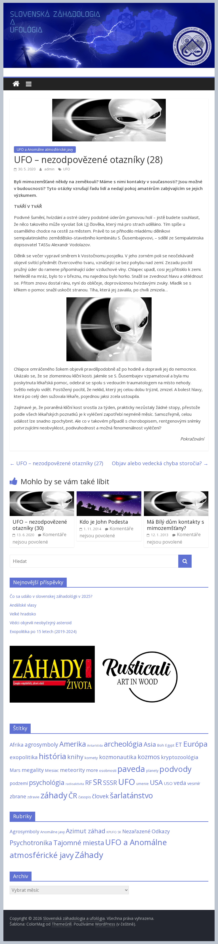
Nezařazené (136, 831)
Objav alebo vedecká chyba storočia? (160, 463)
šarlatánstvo (131, 795)
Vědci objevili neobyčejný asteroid (41, 622)
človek (100, 796)
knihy (75, 757)
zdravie (33, 797)
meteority (72, 769)
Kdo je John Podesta (103, 521)
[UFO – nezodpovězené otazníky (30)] (42, 495)
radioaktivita (75, 784)
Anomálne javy (52, 831)
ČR (72, 795)
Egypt (169, 745)
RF (88, 783)
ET (178, 744)
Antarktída (95, 745)
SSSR (110, 782)
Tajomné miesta (78, 842)
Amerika (72, 744)
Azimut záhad (85, 831)
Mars (15, 770)
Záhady (89, 855)
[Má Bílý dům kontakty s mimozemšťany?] (176, 495)
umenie (142, 783)
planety (152, 770)
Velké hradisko (23, 614)
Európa (195, 744)
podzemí (19, 783)
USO (168, 783)
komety (91, 757)
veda (180, 783)
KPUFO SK (113, 832)
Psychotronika (31, 842)
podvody (176, 769)
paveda (131, 768)
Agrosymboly (24, 831)
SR (97, 782)
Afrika (17, 744)
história (52, 756)
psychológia (46, 782)
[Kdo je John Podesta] (109, 495)
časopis (84, 797)
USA (156, 782)
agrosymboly (41, 744)
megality (33, 769)
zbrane (18, 796)
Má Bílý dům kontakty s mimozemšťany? (175, 524)
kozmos (149, 757)
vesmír (193, 783)
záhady (54, 795)
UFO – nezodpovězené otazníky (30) (39, 524)
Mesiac (52, 770)
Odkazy (161, 831)
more (92, 770)
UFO (66, 169)
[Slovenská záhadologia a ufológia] (16, 84)
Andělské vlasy (23, 605)
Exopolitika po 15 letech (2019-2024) (43, 631)
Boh (160, 745)
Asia (150, 744)
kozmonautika (118, 757)
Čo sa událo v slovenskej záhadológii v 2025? (51, 596)
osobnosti (107, 770)
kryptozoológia (179, 757)
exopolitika (24, 757)
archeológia (123, 744)
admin (49, 169)
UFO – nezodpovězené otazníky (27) (56, 463)
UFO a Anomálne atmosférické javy (45, 149)
